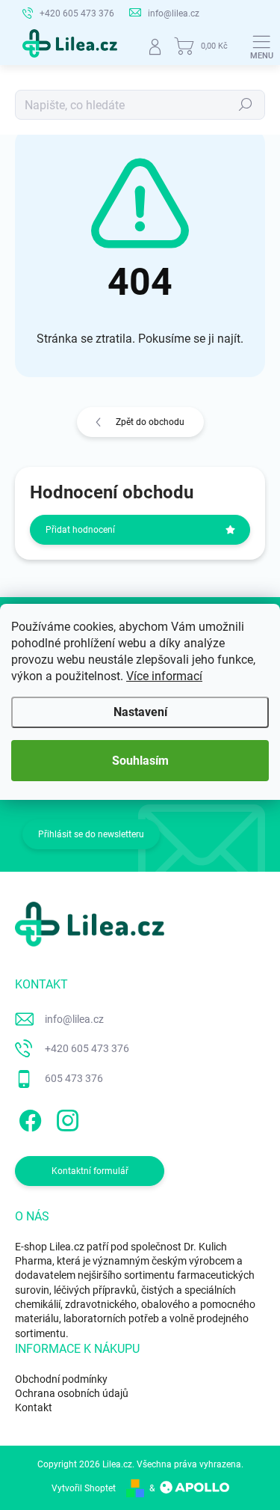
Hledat (245, 105)
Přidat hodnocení (80, 530)
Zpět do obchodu (150, 422)
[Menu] (261, 46)
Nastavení (140, 712)
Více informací (164, 676)
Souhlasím (140, 761)
